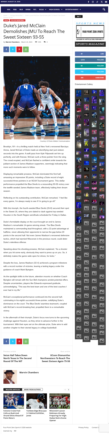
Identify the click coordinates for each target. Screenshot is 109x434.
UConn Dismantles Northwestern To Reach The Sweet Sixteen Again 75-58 (55, 358)
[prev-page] (65, 389)
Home (5, 15)
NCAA (41, 9)
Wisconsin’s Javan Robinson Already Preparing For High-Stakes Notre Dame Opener (58, 415)
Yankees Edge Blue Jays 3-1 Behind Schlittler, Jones (36, 413)
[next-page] (68, 389)
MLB (21, 9)
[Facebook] (88, 2)
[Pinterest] (19, 49)
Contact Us (96, 427)
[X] (101, 2)
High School (54, 9)
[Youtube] (106, 2)
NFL (34, 9)
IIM (15, 431)
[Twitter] (13, 49)
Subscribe (100, 78)
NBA (15, 9)
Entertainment (71, 9)
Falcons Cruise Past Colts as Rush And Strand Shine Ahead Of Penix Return (13, 414)
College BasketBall (16, 15)
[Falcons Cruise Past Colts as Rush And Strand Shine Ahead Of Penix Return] (13, 401)
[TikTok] (97, 2)
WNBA (28, 9)
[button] (104, 9)
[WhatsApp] (26, 49)
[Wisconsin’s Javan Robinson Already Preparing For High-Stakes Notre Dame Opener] (59, 401)
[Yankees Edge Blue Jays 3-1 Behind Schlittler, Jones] (36, 401)
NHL (8, 9)
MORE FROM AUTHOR (32, 389)
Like (102, 54)
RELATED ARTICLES (13, 389)
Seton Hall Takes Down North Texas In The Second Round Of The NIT (17, 358)
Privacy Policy (83, 427)
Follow (100, 60)
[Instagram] (93, 2)
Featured (53, 408)
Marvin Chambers (12, 42)
